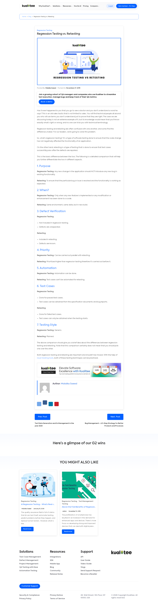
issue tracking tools (45, 358)
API (82, 557)
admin (64, 511)
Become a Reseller (89, 574)
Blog (29, 16)
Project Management (28, 564)
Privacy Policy (25, 599)
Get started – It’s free (126, 6)
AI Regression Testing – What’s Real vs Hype (40, 504)
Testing (65, 504)
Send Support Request (90, 571)
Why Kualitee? (44, 6)
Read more (27, 529)
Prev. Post (42, 417)
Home (24, 16)
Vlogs (83, 567)
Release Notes (56, 574)
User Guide (85, 560)
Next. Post (115, 417)
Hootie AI (77, 6)
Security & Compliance (29, 595)
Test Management (86, 501)
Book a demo (46, 102)
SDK (51, 560)
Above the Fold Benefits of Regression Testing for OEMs (86, 507)
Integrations (55, 557)
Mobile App (55, 564)
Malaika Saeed (50, 88)
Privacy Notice (56, 595)
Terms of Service (57, 599)
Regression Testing (44, 30)
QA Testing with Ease (28, 567)
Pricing (85, 6)
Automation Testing (28, 571)
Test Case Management (30, 557)
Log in (110, 6)
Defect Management (28, 560)
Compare (94, 6)
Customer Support (29, 586)
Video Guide (86, 564)
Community (55, 571)
